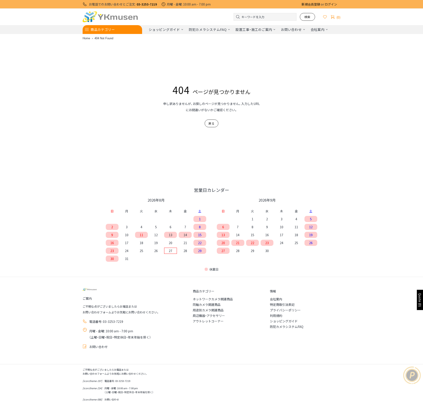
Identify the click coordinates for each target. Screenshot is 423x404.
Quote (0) (420, 300)
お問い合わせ (98, 346)
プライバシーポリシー (285, 310)
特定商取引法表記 (282, 305)
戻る (211, 123)
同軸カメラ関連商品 (207, 305)
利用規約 (276, 316)
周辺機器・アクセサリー (209, 316)
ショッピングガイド (284, 321)
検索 (307, 17)
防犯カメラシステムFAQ (286, 327)
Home (86, 38)
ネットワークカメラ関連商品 (213, 299)
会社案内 (276, 299)
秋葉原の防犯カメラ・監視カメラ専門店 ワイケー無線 (110, 16)
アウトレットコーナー (208, 321)
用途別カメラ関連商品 (208, 310)
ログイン (331, 4)
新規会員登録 (311, 4)
